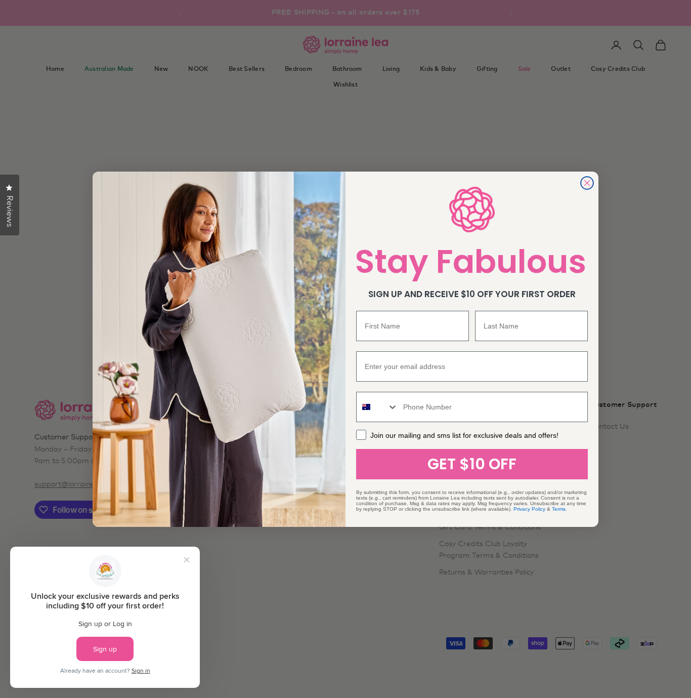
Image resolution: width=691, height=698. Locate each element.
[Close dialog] (587, 183)
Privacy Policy (529, 509)
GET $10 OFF (471, 464)
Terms (559, 509)
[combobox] (377, 407)
